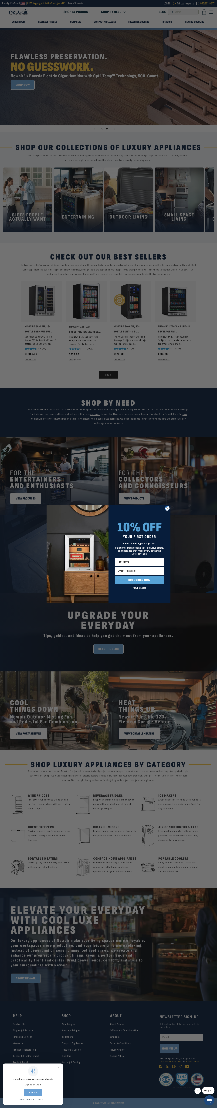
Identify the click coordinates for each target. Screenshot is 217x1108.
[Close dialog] (167, 508)
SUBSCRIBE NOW (139, 580)
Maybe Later (139, 587)
